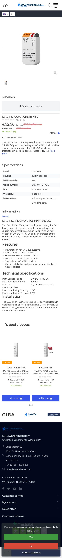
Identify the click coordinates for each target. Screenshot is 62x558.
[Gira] (8, 415)
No (31, 546)
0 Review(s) (20, 120)
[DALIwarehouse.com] (31, 5)
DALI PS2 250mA (16, 367)
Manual (53, 132)
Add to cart (14, 398)
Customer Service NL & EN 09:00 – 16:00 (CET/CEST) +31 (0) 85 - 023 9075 (27, 460)
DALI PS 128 (45, 367)
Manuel (5, 216)
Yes (31, 537)
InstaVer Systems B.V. (29, 439)
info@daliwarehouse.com (18, 469)
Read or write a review (32, 106)
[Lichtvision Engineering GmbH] (54, 415)
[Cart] (5, 6)
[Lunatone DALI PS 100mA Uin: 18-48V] (31, 48)
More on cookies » (31, 552)
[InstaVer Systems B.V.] (31, 415)
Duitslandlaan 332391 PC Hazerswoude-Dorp (21, 449)
